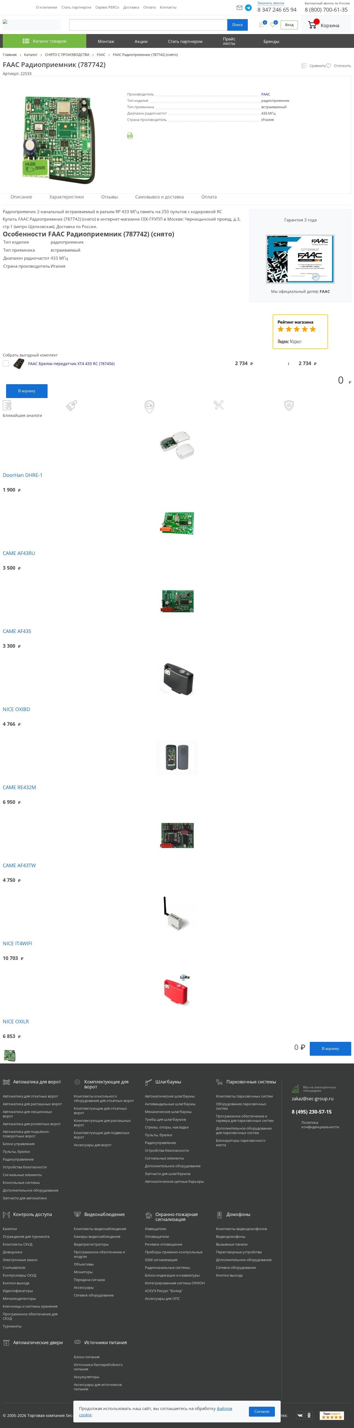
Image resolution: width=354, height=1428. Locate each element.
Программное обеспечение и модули (99, 1254)
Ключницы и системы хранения (30, 1306)
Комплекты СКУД (17, 1244)
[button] (239, 8)
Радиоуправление (18, 1159)
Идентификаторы (18, 1290)
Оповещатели (157, 1236)
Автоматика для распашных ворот (32, 1103)
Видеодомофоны (230, 1236)
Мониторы (83, 1271)
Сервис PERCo (107, 7)
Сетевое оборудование (94, 1295)
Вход (289, 24)
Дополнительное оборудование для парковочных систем (244, 1130)
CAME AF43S (17, 631)
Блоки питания (87, 1356)
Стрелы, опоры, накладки (167, 1127)
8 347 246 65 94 (276, 9)
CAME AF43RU (19, 553)
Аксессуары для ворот (92, 1144)
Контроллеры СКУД (19, 1275)
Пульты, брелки (16, 1151)
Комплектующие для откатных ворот (100, 1110)
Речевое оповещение (163, 1244)
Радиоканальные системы (167, 1267)
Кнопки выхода (16, 1282)
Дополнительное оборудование (30, 1190)
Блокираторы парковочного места (241, 1142)
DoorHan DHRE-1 (23, 475)
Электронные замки (20, 1259)
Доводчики (12, 1251)
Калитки (10, 1228)
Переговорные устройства (239, 1251)
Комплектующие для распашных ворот (102, 1122)
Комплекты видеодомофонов (241, 1228)
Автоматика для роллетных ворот (32, 1123)
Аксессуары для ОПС (162, 1298)
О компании (46, 7)
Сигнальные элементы (22, 1174)
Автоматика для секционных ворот (27, 1114)
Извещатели (155, 1228)
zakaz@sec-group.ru (313, 1099)
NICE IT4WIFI (17, 943)
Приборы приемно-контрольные (173, 1251)
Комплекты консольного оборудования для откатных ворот (104, 1098)
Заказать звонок (270, 3)
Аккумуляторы (86, 1376)
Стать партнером (76, 7)
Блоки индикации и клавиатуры (172, 1275)
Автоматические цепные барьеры (174, 1181)
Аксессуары (84, 1287)
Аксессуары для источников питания (98, 1386)
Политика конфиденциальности (320, 1124)
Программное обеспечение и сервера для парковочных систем (245, 1118)
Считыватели (14, 1267)
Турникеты (12, 1326)
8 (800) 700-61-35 (326, 9)
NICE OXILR (16, 1021)
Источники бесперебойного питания (98, 1367)
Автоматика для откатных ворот (30, 1096)
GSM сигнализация (161, 1259)
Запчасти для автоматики (25, 1197)
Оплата (149, 7)
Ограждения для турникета (26, 1236)
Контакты (168, 7)
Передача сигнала (89, 1279)
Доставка (131, 7)
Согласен (261, 1411)
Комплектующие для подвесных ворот (101, 1135)
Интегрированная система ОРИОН (175, 1282)
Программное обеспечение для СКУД (30, 1316)
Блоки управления (19, 1143)
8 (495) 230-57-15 (312, 1111)
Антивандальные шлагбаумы (170, 1103)
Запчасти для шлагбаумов (167, 1173)
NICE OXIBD (16, 709)
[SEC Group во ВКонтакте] (300, 1415)
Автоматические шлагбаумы (170, 1096)
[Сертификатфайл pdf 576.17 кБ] (239, 136)
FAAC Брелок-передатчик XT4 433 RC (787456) (71, 363)
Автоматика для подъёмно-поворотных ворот (26, 1133)
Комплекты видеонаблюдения (100, 1228)
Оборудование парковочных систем (241, 1106)
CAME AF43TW (19, 865)
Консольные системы (21, 1182)
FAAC (265, 94)
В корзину (26, 391)
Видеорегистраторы (91, 1244)
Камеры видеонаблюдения (97, 1236)
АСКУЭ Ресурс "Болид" (164, 1290)
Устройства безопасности (25, 1166)
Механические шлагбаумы (168, 1111)
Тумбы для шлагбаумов (165, 1119)
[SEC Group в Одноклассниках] (309, 1415)
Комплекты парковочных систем (244, 1096)
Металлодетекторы (19, 1298)
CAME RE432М (19, 787)
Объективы (84, 1264)
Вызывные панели (232, 1244)
